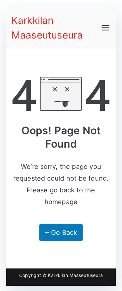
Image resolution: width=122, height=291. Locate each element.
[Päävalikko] (105, 27)
